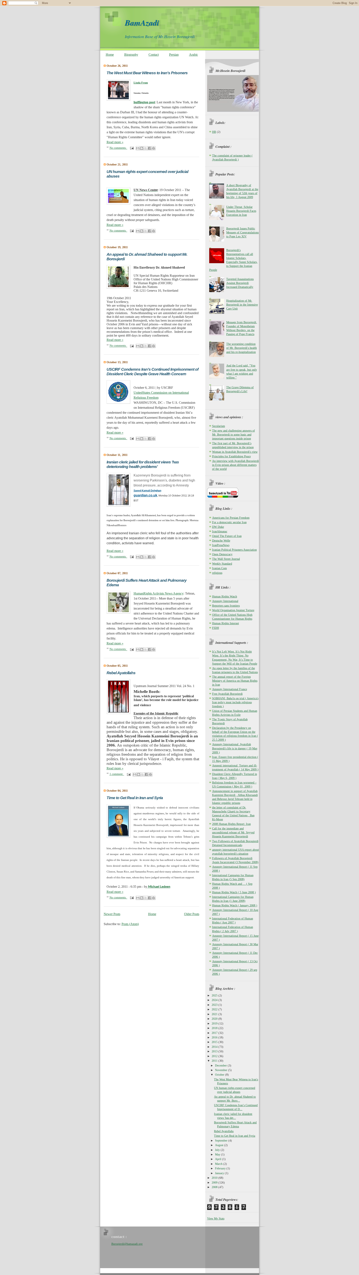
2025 (215, 995)
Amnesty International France (229, 689)
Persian (174, 54)
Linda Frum (141, 82)
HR (214, 131)
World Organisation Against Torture (233, 610)
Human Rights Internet (225, 623)
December (221, 1065)
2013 (215, 1051)
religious (217, 572)
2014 (215, 1046)
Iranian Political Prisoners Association (234, 549)
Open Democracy (222, 554)
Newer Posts (112, 914)
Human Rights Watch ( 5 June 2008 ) (234, 892)
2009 (215, 1182)
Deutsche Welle (221, 540)
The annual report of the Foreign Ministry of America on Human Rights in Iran (234, 680)
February (220, 1168)
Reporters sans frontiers (226, 605)
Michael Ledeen (159, 887)
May (218, 1154)
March (219, 1163)
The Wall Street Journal (226, 558)
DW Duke (218, 526)
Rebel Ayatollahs (121, 673)
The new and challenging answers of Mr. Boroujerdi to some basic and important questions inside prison (233, 434)
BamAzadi (142, 22)
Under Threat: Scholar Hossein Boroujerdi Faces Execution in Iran (241, 210)
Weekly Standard (222, 563)
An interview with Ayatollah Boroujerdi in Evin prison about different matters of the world (235, 464)
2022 (215, 1009)
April (218, 1159)
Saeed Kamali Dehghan (147, 490)
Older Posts (191, 914)
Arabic (193, 54)
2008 (215, 1187)
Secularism (218, 426)
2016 (215, 1037)
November (221, 1070)
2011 (215, 1060)
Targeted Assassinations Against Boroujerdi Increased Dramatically (240, 283)
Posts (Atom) (130, 924)
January (220, 1173)
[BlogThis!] (142, 148)
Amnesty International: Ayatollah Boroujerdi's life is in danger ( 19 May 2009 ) (234, 748)
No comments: (118, 147)
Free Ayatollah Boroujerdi (227, 693)
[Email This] (138, 148)
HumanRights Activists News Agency (158, 593)
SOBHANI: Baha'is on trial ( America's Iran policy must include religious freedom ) (235, 702)
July (218, 1150)
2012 (215, 1056)
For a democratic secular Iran (229, 522)
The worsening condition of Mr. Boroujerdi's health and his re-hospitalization (241, 347)
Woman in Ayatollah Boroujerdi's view (235, 451)
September (221, 1140)
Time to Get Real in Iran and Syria (135, 798)
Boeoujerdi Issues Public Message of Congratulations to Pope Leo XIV (242, 232)
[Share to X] (146, 148)
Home (110, 54)
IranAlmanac (219, 531)
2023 (215, 1004)
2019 (215, 1023)
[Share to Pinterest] (153, 148)
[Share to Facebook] (150, 148)
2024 (215, 1000)
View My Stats (215, 1218)
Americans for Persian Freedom (231, 517)
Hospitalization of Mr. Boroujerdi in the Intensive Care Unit (242, 304)
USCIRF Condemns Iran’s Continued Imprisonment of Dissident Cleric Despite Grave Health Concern (152, 371)
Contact (154, 54)
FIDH (215, 627)
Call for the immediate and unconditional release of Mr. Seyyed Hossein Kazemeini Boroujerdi (233, 832)
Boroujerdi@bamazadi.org (127, 1243)
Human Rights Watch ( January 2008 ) (234, 905)
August (219, 1145)
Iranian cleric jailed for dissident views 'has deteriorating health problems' (143, 464)
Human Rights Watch (224, 596)
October (220, 1074)
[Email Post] (131, 147)
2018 (215, 1028)
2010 (215, 1177)
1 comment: (116, 774)
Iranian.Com (219, 568)
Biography (131, 54)
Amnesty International (225, 601)
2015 (215, 1042)
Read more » (115, 142)
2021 (215, 1014)
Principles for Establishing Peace (231, 456)
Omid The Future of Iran (227, 536)
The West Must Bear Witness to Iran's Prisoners (147, 73)
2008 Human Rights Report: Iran (231, 824)
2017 (215, 1032)
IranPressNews (220, 545)
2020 (215, 1018)
